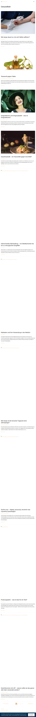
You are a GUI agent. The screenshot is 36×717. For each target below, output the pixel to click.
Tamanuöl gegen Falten (8, 76)
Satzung (2, 708)
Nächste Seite (31, 703)
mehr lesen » (3, 46)
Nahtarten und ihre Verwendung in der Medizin (15, 332)
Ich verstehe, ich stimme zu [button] (31, 715)
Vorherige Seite (5, 703)
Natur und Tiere (7, 78)
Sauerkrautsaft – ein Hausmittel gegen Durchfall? (16, 156)
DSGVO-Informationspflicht (5, 711)
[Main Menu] (34, 1)
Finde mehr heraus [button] (23, 715)
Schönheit (12, 78)
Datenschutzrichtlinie (4, 710)
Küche (6, 158)
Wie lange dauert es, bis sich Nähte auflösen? (15, 37)
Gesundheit (3, 39)
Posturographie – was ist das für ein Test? (14, 600)
